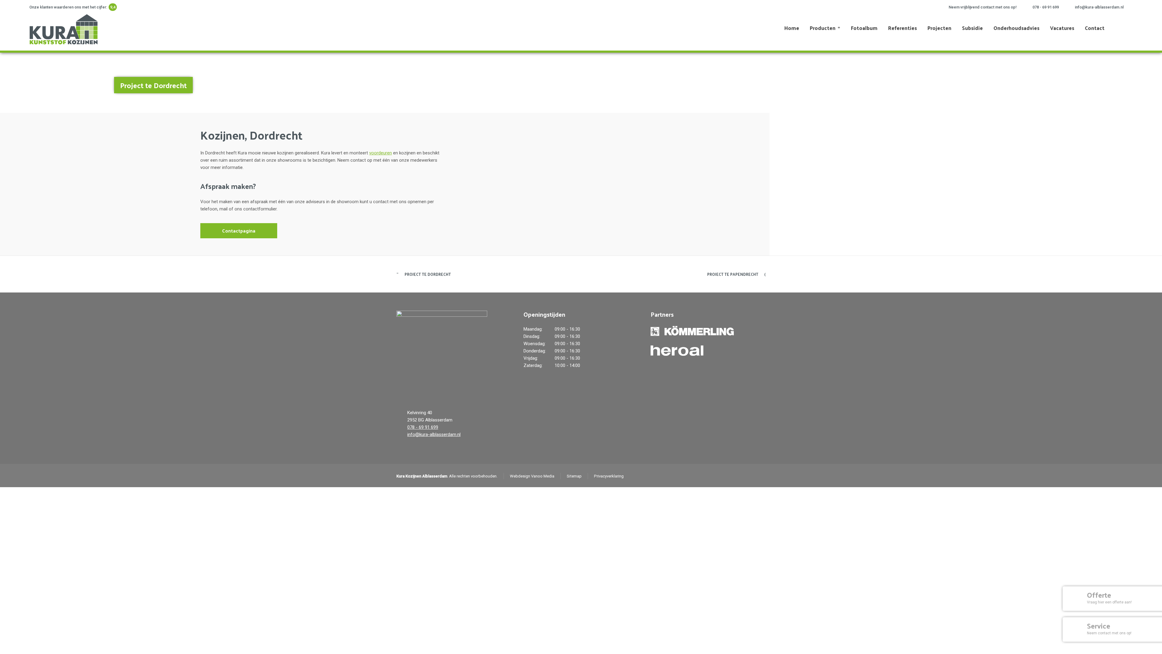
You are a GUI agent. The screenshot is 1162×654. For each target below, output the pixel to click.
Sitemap (574, 476)
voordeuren (380, 153)
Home (1090, 82)
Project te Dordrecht (428, 274)
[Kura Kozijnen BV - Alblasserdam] (62, 28)
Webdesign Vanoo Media (532, 476)
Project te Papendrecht (732, 274)
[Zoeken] (1129, 28)
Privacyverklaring (609, 476)
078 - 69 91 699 (1045, 7)
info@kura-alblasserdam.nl (1099, 7)
